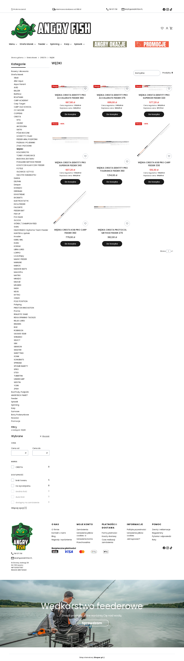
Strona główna (17, 57)
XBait (16, 77)
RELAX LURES (19, 320)
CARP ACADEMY (21, 100)
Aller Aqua (18, 81)
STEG (16, 372)
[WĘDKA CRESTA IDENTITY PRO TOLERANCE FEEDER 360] (112, 143)
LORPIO (17, 252)
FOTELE (20, 168)
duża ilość (20, 497)
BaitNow (17, 94)
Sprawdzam (92, 623)
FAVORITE (18, 207)
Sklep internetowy (91, 657)
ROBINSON (18, 330)
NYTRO (17, 294)
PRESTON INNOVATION (24, 307)
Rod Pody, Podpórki (20, 392)
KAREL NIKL (18, 239)
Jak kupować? (133, 539)
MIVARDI (17, 285)
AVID (16, 87)
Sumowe (15, 411)
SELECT (17, 340)
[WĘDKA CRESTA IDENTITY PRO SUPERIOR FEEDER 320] (154, 88)
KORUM (17, 246)
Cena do (36, 448)
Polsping (18, 304)
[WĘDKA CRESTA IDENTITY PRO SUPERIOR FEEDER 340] (70, 140)
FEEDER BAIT (19, 210)
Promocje (15, 421)
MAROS (17, 265)
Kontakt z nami (59, 533)
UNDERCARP (19, 379)
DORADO (18, 188)
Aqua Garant (20, 84)
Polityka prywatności (136, 529)
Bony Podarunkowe (20, 414)
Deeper (17, 184)
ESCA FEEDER (19, 204)
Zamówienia (82, 529)
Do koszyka (70, 114)
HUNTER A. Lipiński (22, 233)
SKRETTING (19, 353)
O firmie (55, 529)
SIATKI (19, 129)
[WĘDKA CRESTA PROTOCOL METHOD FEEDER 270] (112, 208)
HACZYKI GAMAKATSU (26, 175)
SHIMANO (18, 337)
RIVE (16, 327)
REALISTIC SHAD (21, 314)
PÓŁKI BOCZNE (23, 132)
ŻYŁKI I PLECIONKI (24, 145)
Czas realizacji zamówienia (108, 541)
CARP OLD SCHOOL (22, 107)
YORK (16, 385)
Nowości (15, 418)
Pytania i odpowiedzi (161, 536)
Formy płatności (109, 533)
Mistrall (17, 281)
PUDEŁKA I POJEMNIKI (26, 142)
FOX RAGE (18, 217)
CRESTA (43, 57)
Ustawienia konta (85, 539)
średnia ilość (21, 491)
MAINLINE (18, 262)
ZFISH (16, 388)
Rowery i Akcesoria (19, 71)
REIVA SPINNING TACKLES (25, 317)
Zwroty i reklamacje (161, 529)
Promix (17, 311)
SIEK (15, 343)
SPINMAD (18, 362)
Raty (154, 539)
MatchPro (18, 272)
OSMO (17, 298)
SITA (18, 120)
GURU (16, 226)
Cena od (15, 448)
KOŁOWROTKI (23, 152)
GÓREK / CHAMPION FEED (25, 223)
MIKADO (17, 278)
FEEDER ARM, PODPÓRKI (27, 139)
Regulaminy (157, 533)
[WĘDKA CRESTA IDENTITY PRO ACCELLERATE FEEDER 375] (112, 88)
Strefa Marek (32, 57)
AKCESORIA (22, 126)
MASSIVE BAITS (20, 269)
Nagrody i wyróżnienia (62, 539)
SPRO (16, 369)
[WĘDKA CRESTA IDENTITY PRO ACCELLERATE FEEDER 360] (70, 88)
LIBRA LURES (19, 249)
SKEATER (17, 350)
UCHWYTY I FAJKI (24, 136)
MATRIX (17, 275)
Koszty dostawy (109, 536)
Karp (13, 408)
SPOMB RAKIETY (21, 366)
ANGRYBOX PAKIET (19, 395)
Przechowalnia (83, 542)
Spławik (14, 401)
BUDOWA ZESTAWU (25, 158)
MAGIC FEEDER (20, 259)
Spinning (15, 405)
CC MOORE (19, 110)
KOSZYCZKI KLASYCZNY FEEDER (30, 165)
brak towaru (21, 480)
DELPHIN (17, 181)
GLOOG (17, 220)
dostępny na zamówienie (27, 502)
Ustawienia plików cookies (85, 534)
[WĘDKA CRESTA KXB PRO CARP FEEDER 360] (70, 208)
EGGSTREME (19, 194)
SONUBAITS (19, 359)
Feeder (14, 398)
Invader (17, 236)
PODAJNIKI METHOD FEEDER (29, 162)
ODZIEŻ (20, 123)
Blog (53, 536)
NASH (16, 288)
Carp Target (19, 103)
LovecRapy (19, 256)
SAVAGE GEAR (20, 333)
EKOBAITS (18, 197)
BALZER (17, 90)
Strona (163, 251)
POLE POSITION (20, 301)
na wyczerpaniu (23, 486)
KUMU (16, 243)
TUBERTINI (18, 375)
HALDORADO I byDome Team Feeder (31, 230)
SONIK (16, 356)
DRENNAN (18, 191)
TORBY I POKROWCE (26, 155)
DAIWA (17, 178)
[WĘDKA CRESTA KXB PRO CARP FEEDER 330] (154, 140)
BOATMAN (18, 97)
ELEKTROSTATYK (21, 201)
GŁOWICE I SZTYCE (25, 171)
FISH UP (17, 213)
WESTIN (17, 382)
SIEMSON (18, 346)
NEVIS (16, 291)
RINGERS (17, 324)
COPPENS (18, 113)
